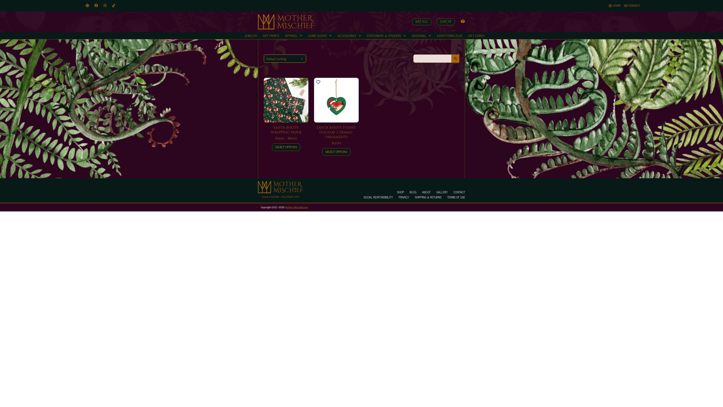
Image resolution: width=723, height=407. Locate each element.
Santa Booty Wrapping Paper (286, 130)
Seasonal (419, 35)
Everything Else (449, 35)
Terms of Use (456, 197)
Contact (459, 192)
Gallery (442, 192)
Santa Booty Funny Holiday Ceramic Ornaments (336, 132)
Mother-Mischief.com (296, 207)
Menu (421, 21)
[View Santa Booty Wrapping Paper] (286, 100)
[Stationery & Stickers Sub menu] (404, 35)
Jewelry (250, 35)
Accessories (347, 35)
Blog (413, 192)
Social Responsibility (378, 197)
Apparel (291, 35)
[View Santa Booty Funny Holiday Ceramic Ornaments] (336, 100)
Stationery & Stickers (384, 35)
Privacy (404, 197)
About (426, 192)
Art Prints (271, 35)
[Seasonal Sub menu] (429, 35)
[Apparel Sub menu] (301, 35)
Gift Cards (476, 35)
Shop (446, 21)
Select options (286, 147)
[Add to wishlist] (268, 82)
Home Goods (317, 35)
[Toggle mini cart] (463, 20)
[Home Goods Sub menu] (330, 35)
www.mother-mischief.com (280, 197)
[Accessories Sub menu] (359, 35)
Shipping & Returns (428, 197)
